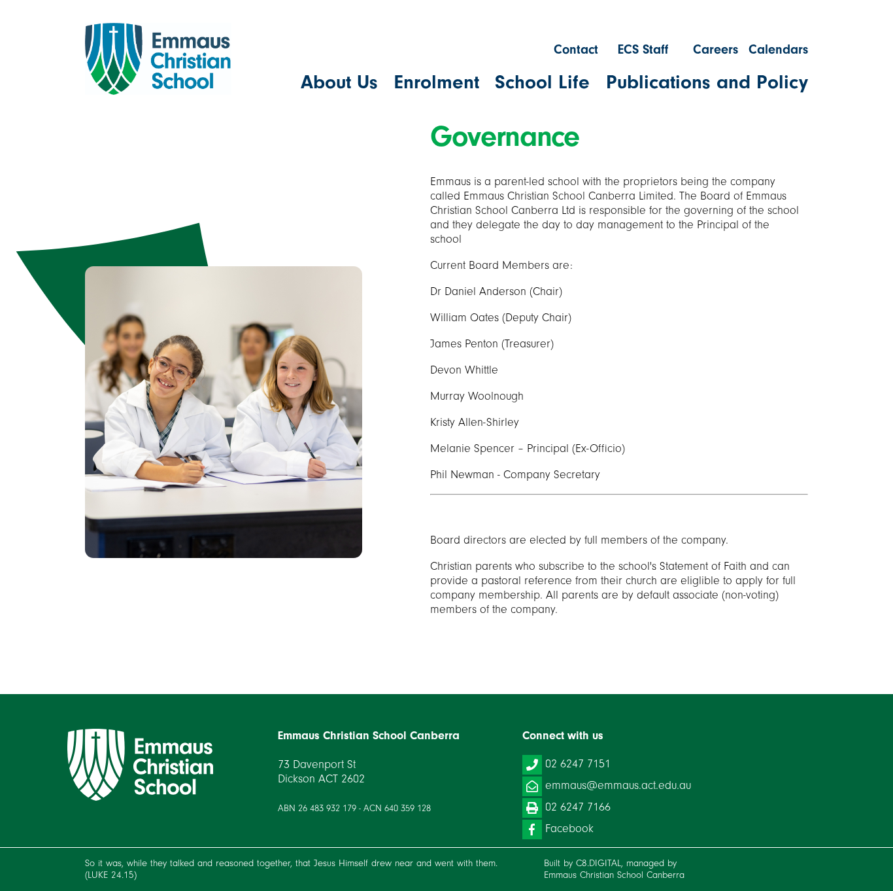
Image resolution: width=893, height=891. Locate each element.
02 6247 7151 (578, 764)
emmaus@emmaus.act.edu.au (618, 785)
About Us (339, 82)
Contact (576, 49)
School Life (542, 82)
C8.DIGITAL (598, 863)
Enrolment (436, 82)
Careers (715, 49)
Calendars (778, 49)
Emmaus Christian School (140, 765)
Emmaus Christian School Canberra (614, 875)
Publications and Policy (707, 82)
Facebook (569, 828)
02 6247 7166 (578, 807)
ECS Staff (643, 49)
